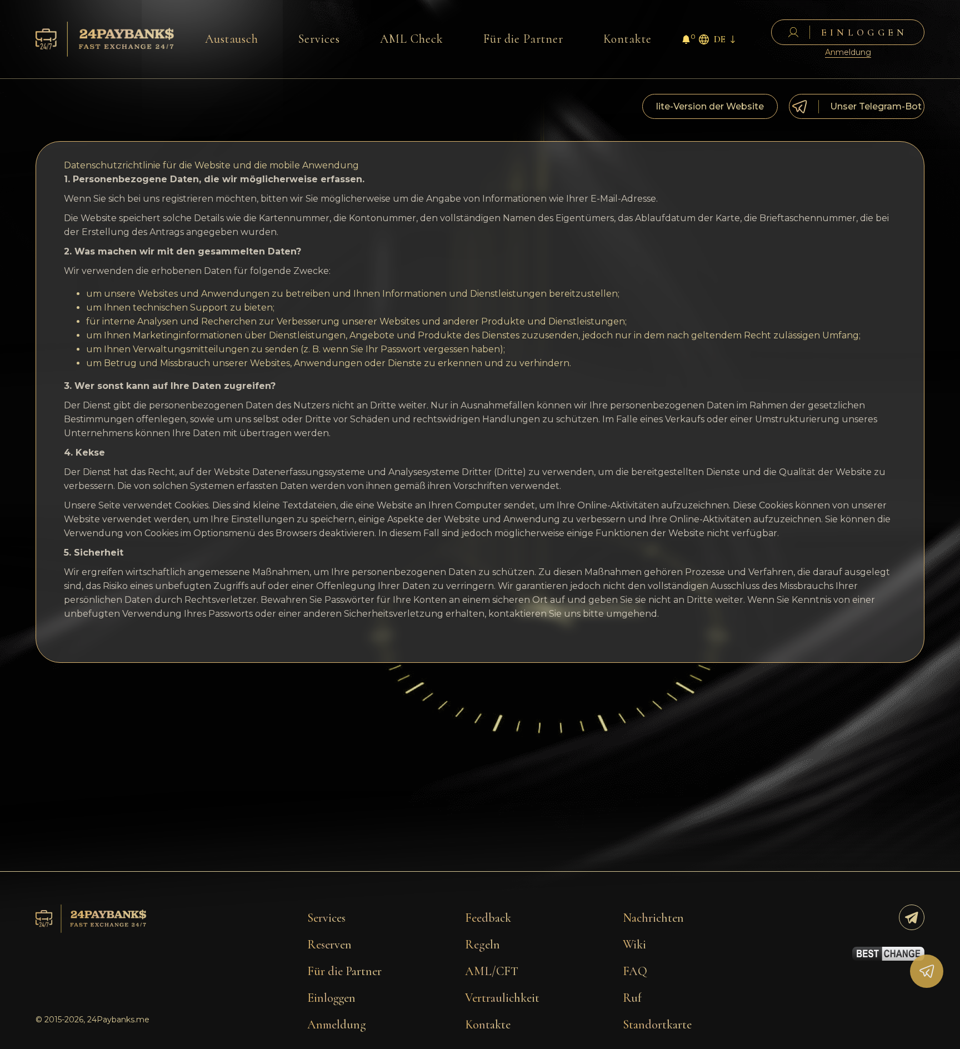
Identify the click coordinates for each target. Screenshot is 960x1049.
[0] (686, 41)
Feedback (488, 918)
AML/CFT (491, 971)
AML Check (411, 39)
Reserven (329, 944)
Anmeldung (848, 52)
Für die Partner (523, 39)
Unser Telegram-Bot (876, 106)
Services (319, 39)
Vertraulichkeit (502, 998)
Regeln (482, 944)
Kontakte (627, 39)
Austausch (232, 39)
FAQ (635, 971)
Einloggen (331, 998)
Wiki (634, 944)
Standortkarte (657, 1024)
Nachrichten (653, 918)
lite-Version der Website (710, 106)
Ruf (632, 998)
